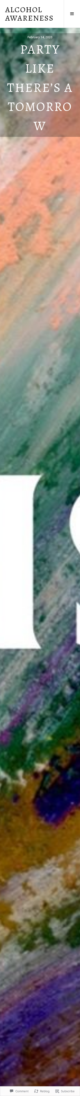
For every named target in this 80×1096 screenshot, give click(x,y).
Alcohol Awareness (29, 13)
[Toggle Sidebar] (72, 14)
